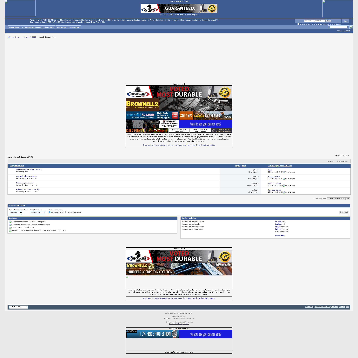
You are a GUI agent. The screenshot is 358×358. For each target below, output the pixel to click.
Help (346, 21)
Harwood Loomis (31, 185)
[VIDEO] (278, 229)
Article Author (19, 166)
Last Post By (272, 166)
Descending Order (74, 212)
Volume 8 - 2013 (30, 37)
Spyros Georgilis (30, 178)
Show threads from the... (18, 210)
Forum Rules (280, 235)
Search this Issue (342, 161)
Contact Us (309, 307)
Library (18, 37)
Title (11, 166)
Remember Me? (304, 24)
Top (348, 198)
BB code (278, 222)
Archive (342, 307)
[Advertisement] (179, 59)
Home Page (61, 27)
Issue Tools (330, 161)
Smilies (278, 224)
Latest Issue (14, 27)
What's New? (49, 27)
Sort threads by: (36, 210)
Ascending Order (56, 212)
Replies (237, 166)
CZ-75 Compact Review (24, 183)
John (26, 172)
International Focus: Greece (26, 176)
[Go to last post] (289, 172)
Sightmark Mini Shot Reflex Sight (28, 190)
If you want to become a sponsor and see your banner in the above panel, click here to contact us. (179, 145)
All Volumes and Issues (31, 27)
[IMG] (277, 227)
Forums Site (74, 27)
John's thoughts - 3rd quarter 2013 (29, 169)
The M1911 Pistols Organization (326, 307)
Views (244, 166)
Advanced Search (343, 31)
